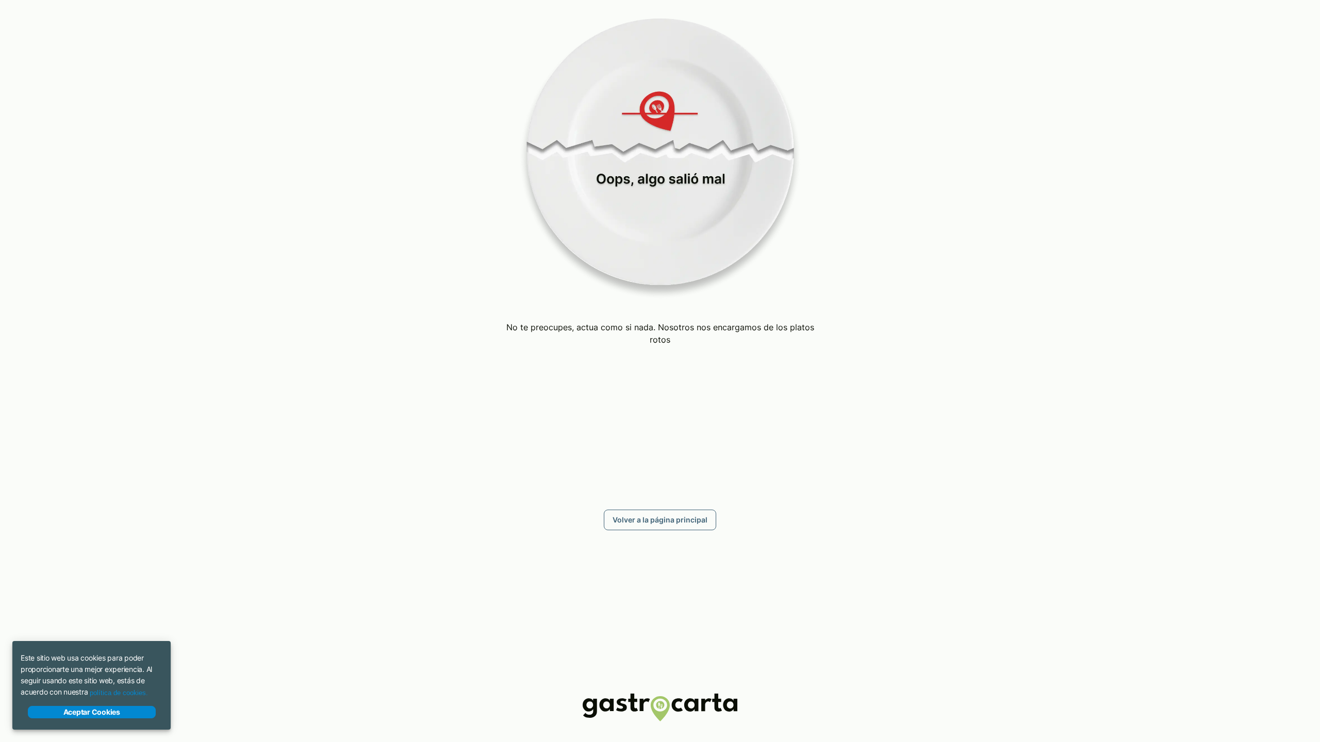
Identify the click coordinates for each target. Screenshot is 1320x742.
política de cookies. (119, 693)
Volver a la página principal (660, 519)
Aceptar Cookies (91, 711)
